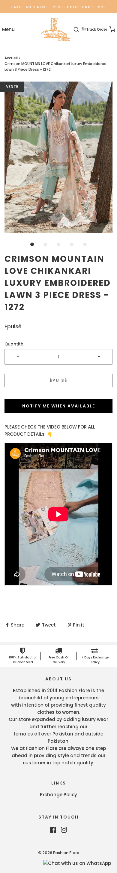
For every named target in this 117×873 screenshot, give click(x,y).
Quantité (13, 344)
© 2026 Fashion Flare (58, 853)
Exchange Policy (58, 794)
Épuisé (58, 380)
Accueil (11, 57)
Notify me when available (58, 406)
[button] (58, 157)
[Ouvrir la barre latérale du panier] (108, 29)
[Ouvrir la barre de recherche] (79, 29)
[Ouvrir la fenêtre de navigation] (8, 29)
